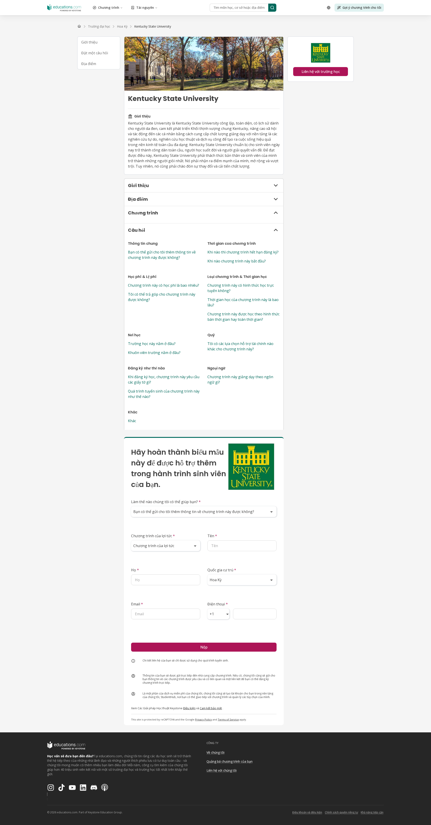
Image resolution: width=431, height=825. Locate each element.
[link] (152, 26)
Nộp (203, 647)
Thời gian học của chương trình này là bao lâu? (243, 302)
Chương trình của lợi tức (153, 535)
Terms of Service (228, 719)
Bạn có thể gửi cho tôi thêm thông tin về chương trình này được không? (162, 255)
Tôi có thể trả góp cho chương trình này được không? (161, 297)
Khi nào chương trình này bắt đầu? (236, 261)
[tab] (99, 42)
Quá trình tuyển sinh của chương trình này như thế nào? (164, 394)
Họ (135, 569)
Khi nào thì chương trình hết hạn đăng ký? (243, 252)
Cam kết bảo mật (211, 708)
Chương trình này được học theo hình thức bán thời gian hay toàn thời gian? (243, 317)
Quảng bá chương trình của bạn (230, 761)
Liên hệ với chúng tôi (222, 770)
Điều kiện (189, 708)
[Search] (272, 8)
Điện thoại (217, 604)
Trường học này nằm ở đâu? (152, 343)
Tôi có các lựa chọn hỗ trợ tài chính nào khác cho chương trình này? (240, 346)
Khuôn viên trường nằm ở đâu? (154, 352)
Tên (212, 535)
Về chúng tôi (215, 752)
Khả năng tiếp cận (372, 812)
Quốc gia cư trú (221, 569)
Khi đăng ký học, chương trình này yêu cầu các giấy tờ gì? (163, 379)
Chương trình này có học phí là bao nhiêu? (163, 285)
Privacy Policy (203, 719)
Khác (132, 420)
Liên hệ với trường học (320, 71)
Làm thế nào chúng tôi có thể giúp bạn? (166, 501)
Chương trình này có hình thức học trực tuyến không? (240, 288)
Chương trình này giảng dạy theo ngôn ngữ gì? (240, 379)
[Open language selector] (329, 8)
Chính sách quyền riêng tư (341, 812)
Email (137, 604)
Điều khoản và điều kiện (307, 812)
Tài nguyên (145, 7)
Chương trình (108, 7)
